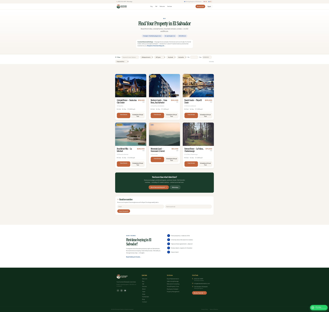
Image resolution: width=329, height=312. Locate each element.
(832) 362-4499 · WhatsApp (125, 1)
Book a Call (200, 6)
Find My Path (145, 296)
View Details (123, 114)
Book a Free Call (198, 293)
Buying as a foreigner (172, 289)
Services (169, 6)
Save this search (123, 211)
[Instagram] (121, 290)
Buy (152, 6)
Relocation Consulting (173, 284)
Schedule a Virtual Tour (137, 115)
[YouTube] (125, 290)
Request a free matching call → (156, 45)
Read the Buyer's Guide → (133, 257)
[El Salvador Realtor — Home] (122, 6)
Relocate (162, 6)
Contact (144, 302)
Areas (143, 294)
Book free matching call (158, 187)
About (144, 289)
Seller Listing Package (173, 281)
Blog (143, 299)
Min (188, 57)
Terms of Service (214, 309)
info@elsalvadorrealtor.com (202, 283)
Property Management (173, 291)
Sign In (209, 6)
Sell (156, 6)
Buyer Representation (173, 278)
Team (143, 291)
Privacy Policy (204, 309)
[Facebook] (118, 290)
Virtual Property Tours (173, 286)
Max (200, 57)
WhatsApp (175, 187)
